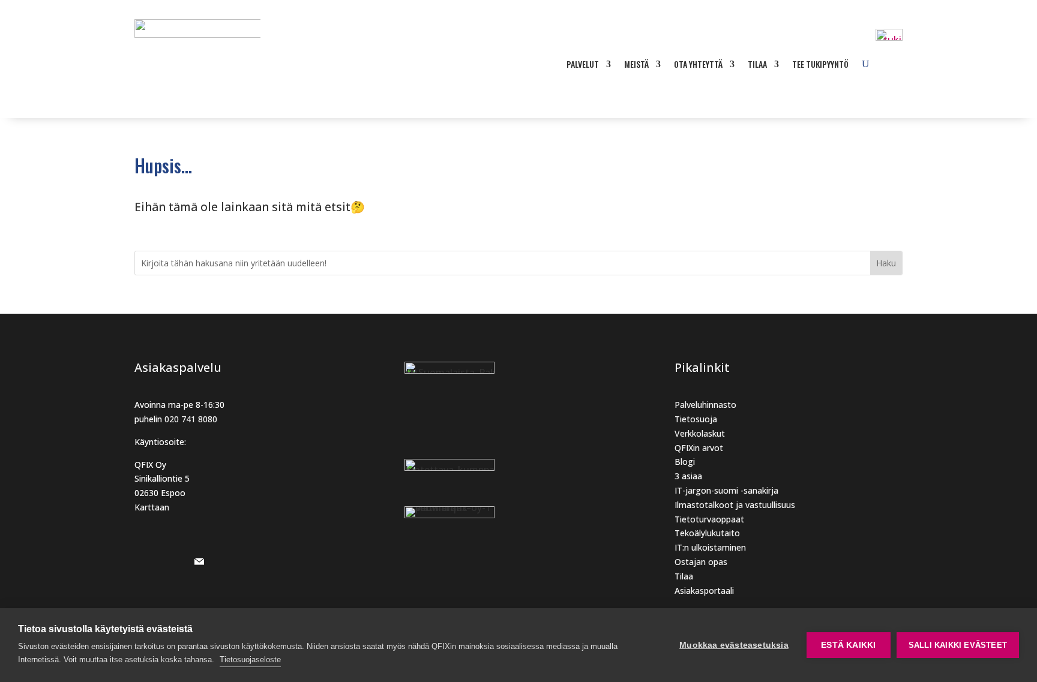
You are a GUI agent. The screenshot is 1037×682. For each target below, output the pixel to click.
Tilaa (757, 64)
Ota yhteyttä (698, 64)
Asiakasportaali (704, 590)
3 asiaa (688, 476)
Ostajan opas (701, 561)
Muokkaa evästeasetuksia (734, 645)
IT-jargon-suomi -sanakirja (726, 490)
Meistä (636, 64)
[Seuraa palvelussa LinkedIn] (171, 561)
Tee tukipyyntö (820, 64)
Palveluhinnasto (705, 404)
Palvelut (583, 64)
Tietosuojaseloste (250, 659)
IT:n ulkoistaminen (710, 547)
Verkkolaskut (700, 433)
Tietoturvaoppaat (709, 519)
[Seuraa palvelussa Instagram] (144, 561)
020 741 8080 (190, 419)
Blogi (685, 461)
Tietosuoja (696, 419)
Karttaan (151, 507)
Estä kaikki (848, 645)
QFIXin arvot (699, 447)
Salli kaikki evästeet (958, 645)
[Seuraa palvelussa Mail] (199, 561)
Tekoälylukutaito (707, 533)
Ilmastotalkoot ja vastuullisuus (735, 504)
